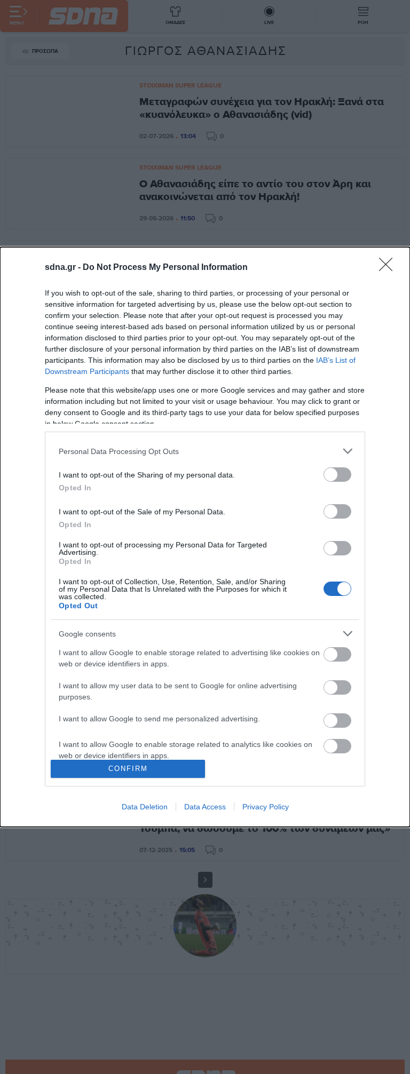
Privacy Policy (265, 806)
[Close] (389, 268)
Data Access (205, 806)
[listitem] (205, 451)
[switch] (337, 474)
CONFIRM (128, 769)
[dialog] (205, 537)
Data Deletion (145, 806)
